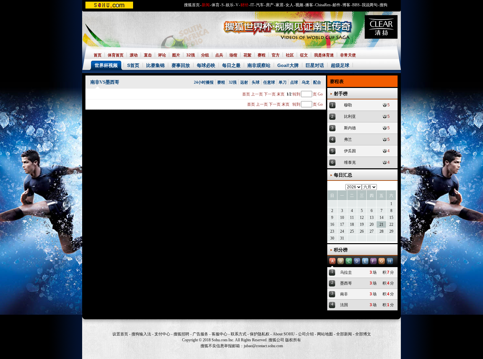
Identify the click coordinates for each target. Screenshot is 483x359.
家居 (280, 5)
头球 (256, 82)
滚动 (134, 55)
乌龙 (306, 82)
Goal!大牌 (288, 65)
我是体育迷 (324, 55)
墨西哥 (346, 283)
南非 (344, 294)
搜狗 (383, 5)
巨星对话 (315, 65)
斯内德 (350, 128)
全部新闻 (344, 334)
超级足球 (340, 65)
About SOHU (284, 334)
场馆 (233, 55)
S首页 (133, 65)
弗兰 (348, 139)
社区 (290, 55)
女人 (289, 5)
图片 (176, 55)
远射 (244, 82)
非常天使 (348, 55)
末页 (281, 94)
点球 (294, 82)
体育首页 (116, 55)
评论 (162, 55)
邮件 (336, 5)
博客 (346, 5)
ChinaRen (323, 5)
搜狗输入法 (141, 334)
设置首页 (120, 334)
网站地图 (325, 334)
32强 (190, 55)
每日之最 (231, 65)
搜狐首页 (192, 5)
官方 (276, 55)
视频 (299, 5)
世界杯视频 (106, 65)
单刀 (283, 82)
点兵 (219, 55)
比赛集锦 (155, 65)
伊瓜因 (350, 151)
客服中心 (219, 334)
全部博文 (363, 334)
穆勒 (348, 105)
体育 (215, 5)
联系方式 (238, 334)
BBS (356, 5)
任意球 (269, 82)
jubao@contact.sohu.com (263, 346)
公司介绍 (306, 334)
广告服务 (200, 334)
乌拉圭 (346, 272)
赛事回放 (181, 65)
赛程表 (337, 81)
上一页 (257, 94)
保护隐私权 (259, 334)
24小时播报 (204, 82)
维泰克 (350, 162)
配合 (317, 82)
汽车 (260, 5)
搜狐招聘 (181, 334)
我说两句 (370, 5)
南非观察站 (258, 65)
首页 (98, 55)
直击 (148, 55)
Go (320, 94)
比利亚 (350, 116)
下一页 (270, 94)
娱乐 (230, 5)
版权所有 (293, 340)
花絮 (247, 55)
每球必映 (206, 65)
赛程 (261, 55)
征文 (304, 55)
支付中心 (162, 334)
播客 (309, 5)
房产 (270, 5)
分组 (205, 55)
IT (252, 5)
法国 (344, 305)
